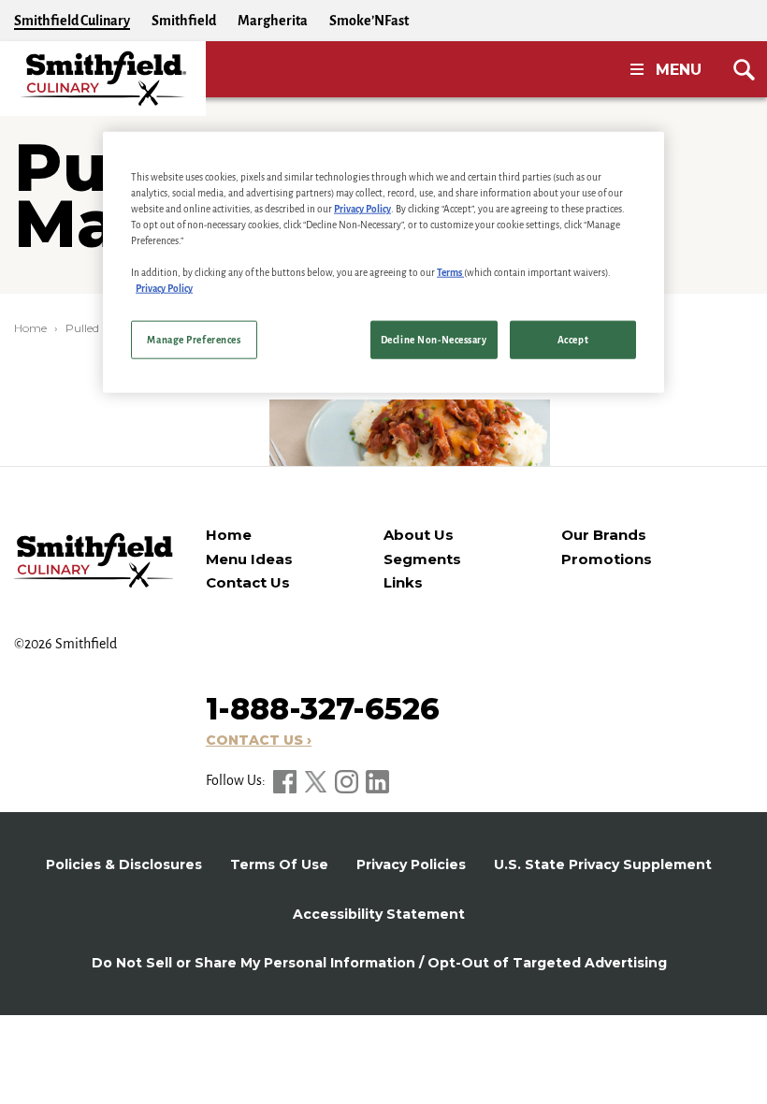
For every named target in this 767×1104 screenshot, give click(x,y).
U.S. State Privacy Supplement (603, 864)
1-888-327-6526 (323, 708)
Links (403, 582)
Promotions (606, 559)
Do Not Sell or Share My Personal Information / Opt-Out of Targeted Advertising (379, 962)
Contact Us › (258, 740)
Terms (450, 273)
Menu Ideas (249, 559)
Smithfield (184, 20)
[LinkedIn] (377, 780)
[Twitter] (317, 780)
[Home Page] (103, 78)
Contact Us (248, 582)
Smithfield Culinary (72, 20)
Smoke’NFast (369, 20)
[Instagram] (348, 780)
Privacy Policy (362, 209)
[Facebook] (286, 780)
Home (30, 328)
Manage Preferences (193, 339)
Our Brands (603, 535)
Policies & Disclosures (124, 864)
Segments (422, 559)
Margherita (273, 20)
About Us (419, 535)
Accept (572, 339)
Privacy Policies (411, 864)
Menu (679, 70)
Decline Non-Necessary (434, 339)
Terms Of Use (279, 864)
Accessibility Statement (379, 914)
